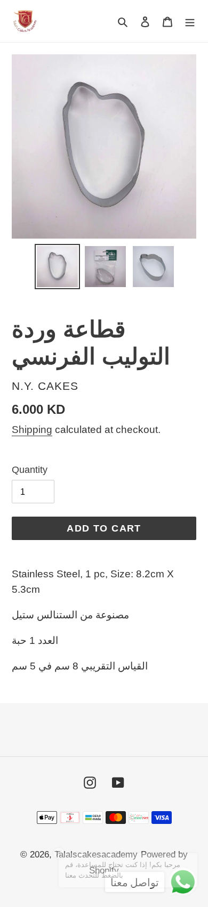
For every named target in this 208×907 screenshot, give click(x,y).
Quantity (29, 469)
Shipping (32, 429)
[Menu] (190, 20)
